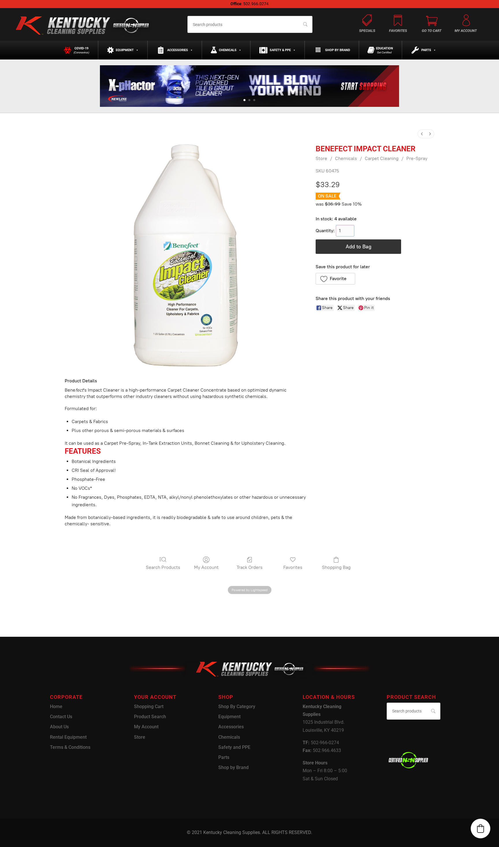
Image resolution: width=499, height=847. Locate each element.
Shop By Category (236, 706)
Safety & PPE (280, 50)
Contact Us (61, 716)
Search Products (163, 567)
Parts (426, 50)
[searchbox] (249, 24)
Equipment (125, 50)
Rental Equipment (68, 737)
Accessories (177, 50)
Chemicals (228, 50)
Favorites (292, 567)
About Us (59, 726)
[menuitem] (422, 134)
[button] (335, 278)
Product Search (150, 716)
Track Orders (249, 567)
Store (321, 158)
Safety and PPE (234, 747)
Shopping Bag (336, 567)
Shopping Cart (148, 706)
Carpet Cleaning (382, 158)
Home (56, 706)
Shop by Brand (337, 50)
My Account (206, 567)
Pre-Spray (416, 158)
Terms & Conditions (70, 747)
